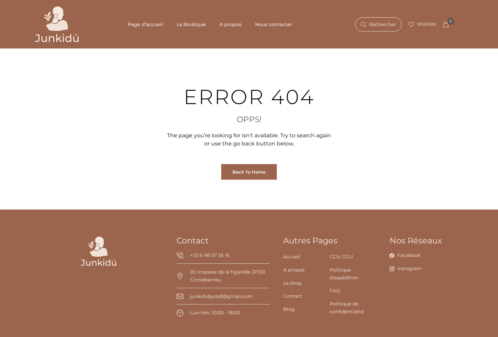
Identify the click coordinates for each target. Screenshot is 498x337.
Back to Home (249, 172)
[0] (446, 24)
